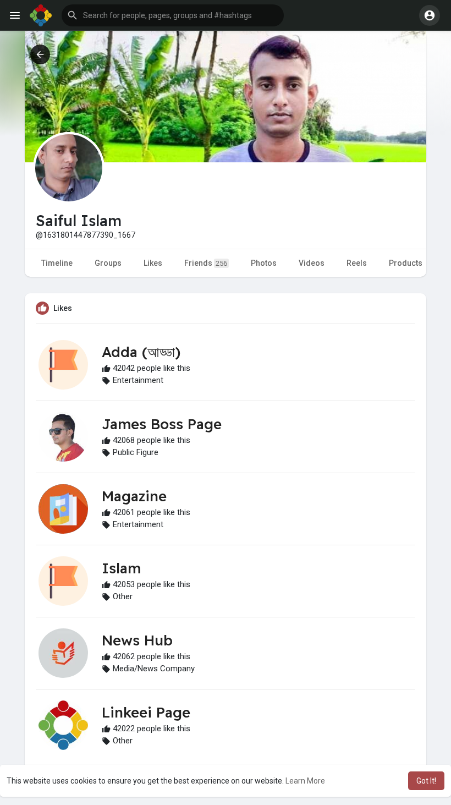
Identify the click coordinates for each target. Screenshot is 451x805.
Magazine (134, 496)
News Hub (137, 640)
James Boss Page (162, 424)
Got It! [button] (426, 780)
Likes (153, 263)
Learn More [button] (305, 780)
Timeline (57, 263)
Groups (108, 263)
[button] (173, 15)
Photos (264, 263)
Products (405, 263)
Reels (356, 263)
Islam (121, 568)
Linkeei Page (146, 712)
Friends (205, 263)
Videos (311, 263)
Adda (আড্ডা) (141, 352)
